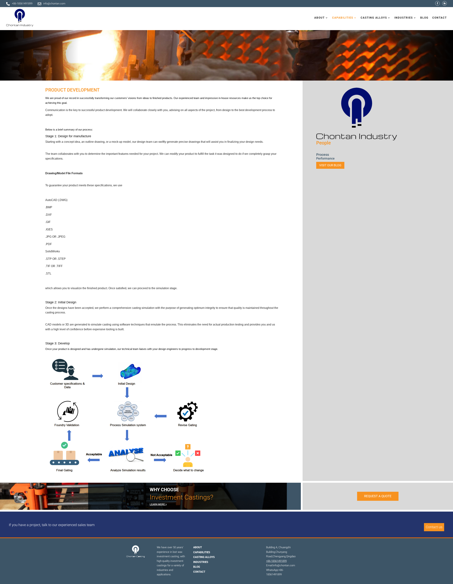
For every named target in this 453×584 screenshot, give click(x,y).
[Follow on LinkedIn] (444, 3)
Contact (439, 17)
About (197, 547)
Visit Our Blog (330, 165)
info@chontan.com (54, 3)
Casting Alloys (204, 557)
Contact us (434, 527)
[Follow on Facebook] (437, 3)
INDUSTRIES (200, 562)
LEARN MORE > (158, 504)
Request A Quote (377, 496)
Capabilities (201, 552)
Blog (424, 17)
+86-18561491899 (22, 3)
